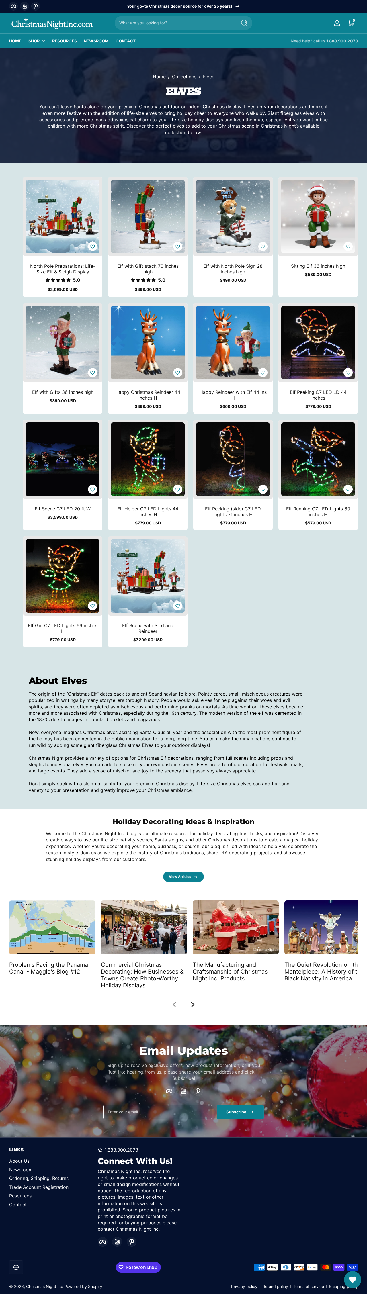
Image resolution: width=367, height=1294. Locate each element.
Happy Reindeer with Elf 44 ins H (233, 395)
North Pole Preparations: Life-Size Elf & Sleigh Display (62, 269)
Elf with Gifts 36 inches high (62, 392)
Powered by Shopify (83, 1286)
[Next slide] (193, 1004)
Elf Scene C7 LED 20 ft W (63, 509)
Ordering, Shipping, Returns (39, 1178)
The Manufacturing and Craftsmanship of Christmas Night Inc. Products (230, 971)
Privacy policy (244, 1286)
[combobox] (174, 23)
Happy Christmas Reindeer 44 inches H (147, 395)
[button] (351, 23)
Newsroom (21, 1169)
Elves (208, 76)
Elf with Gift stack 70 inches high (148, 269)
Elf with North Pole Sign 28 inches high (233, 269)
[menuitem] (50, 1161)
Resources (20, 1196)
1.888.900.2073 (342, 40)
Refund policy (275, 1286)
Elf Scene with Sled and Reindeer (147, 628)
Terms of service (308, 1286)
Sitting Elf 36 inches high (318, 266)
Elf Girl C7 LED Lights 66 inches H (62, 628)
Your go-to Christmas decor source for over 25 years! (179, 6)
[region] (184, 6)
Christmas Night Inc (44, 1286)
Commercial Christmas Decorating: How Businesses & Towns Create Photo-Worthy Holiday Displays (142, 974)
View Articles (180, 876)
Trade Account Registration (39, 1187)
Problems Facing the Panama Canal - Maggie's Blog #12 (48, 968)
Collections (184, 76)
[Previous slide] (174, 1004)
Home (159, 76)
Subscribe (236, 1111)
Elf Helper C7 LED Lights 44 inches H (147, 511)
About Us (19, 1161)
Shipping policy (343, 1286)
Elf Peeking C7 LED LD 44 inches (318, 395)
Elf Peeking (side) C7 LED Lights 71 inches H (233, 511)
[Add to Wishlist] (92, 246)
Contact (18, 1204)
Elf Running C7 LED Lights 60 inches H (318, 511)
